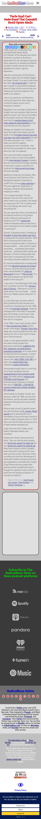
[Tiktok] (20, 699)
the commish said (19, 83)
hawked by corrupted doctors (19, 348)
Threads (27, 712)
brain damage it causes (18, 160)
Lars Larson (12, 482)
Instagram (7, 719)
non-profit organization (21, 137)
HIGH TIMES (32, 29)
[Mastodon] (10, 47)
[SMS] (28, 47)
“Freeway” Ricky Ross (29, 328)
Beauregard (8, 274)
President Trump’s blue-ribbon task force (20, 235)
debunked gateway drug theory (24, 266)
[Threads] (22, 47)
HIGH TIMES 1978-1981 (23, 359)
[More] (34, 47)
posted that (25, 221)
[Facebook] (13, 47)
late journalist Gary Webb (17, 326)
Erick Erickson (23, 482)
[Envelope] (7, 696)
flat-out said (27, 274)
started (15, 362)
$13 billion (18, 135)
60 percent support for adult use (20, 443)
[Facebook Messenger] (16, 47)
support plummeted (21, 365)
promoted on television (13, 351)
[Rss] (12, 696)
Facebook (28, 716)
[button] (38, 3)
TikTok (19, 719)
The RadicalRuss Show (17, 740)
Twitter (19, 708)
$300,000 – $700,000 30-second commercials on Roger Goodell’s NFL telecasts (19, 387)
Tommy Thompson (15, 485)
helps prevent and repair (24, 168)
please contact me (13, 759)
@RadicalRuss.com (12, 725)
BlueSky (21, 723)
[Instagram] (19, 47)
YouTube (14, 727)
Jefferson (28, 271)
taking (21, 362)
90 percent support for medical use (22, 446)
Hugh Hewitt (29, 480)
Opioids (21, 32)
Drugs (23, 29)
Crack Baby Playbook (19, 309)
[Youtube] (25, 696)
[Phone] (3, 696)
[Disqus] (20, 524)
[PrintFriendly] (31, 47)
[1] (8, 183)
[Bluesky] (6, 47)
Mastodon (35, 725)
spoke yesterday (27, 183)
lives (26, 362)
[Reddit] (25, 47)
